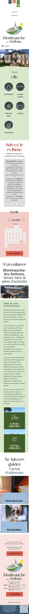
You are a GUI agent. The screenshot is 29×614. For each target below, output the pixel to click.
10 (6, 234)
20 (15, 237)
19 (12, 237)
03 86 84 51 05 (14, 553)
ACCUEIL (15, 12)
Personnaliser (24, 611)
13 (15, 234)
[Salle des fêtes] (8, 106)
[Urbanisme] (8, 125)
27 (15, 241)
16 (25, 234)
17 (6, 237)
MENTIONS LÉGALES (14, 602)
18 (9, 237)
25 (9, 241)
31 (6, 245)
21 (19, 237)
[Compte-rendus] (20, 87)
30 (25, 241)
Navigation (7, 46)
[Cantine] (20, 106)
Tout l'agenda (14, 253)
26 (12, 241)
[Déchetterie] (8, 87)
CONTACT (14, 15)
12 (12, 234)
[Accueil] (14, 32)
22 (22, 237)
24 (6, 241)
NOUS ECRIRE (14, 594)
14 (18, 234)
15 (22, 234)
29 (22, 241)
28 (19, 241)
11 (9, 234)
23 (25, 237)
